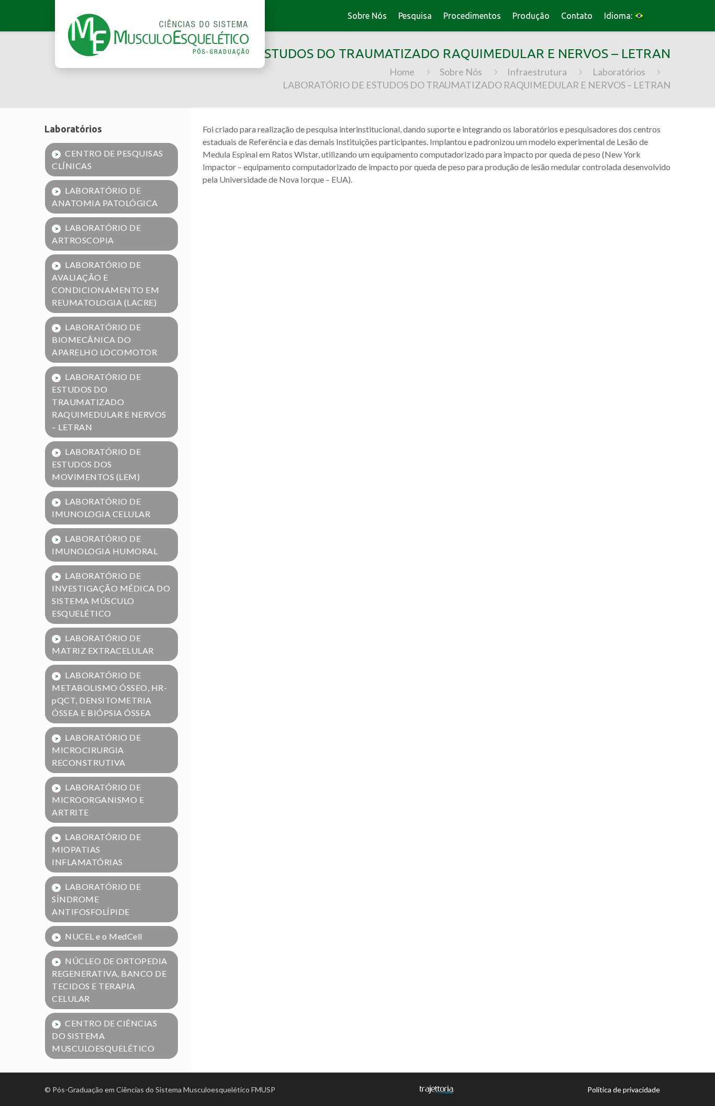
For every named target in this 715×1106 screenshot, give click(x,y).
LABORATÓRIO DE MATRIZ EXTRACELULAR (103, 644)
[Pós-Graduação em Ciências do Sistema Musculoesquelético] (160, 34)
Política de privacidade (623, 1089)
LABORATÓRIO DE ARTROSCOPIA (96, 233)
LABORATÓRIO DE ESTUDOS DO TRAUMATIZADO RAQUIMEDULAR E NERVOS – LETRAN (109, 402)
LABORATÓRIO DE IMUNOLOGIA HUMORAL (105, 544)
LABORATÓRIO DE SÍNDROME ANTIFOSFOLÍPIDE (96, 899)
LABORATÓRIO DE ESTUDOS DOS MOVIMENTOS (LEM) (96, 464)
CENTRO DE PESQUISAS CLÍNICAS (107, 159)
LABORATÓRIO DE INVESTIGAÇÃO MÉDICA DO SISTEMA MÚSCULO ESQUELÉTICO (111, 594)
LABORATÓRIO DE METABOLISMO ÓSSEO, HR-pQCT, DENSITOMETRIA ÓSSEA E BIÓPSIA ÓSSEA (109, 694)
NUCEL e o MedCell (103, 936)
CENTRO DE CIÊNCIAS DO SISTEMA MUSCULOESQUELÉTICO (104, 1035)
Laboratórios (619, 71)
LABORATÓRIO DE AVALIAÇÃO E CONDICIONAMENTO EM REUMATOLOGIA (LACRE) (105, 283)
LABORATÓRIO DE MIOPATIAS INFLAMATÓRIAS (96, 849)
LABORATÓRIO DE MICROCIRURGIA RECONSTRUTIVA (96, 749)
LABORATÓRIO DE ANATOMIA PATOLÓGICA (105, 196)
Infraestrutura (537, 71)
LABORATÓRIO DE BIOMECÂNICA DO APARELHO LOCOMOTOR (104, 339)
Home (402, 71)
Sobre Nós (461, 71)
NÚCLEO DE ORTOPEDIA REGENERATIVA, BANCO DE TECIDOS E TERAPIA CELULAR (109, 979)
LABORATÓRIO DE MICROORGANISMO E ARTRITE (98, 799)
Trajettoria (436, 1089)
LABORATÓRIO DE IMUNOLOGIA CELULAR (101, 507)
